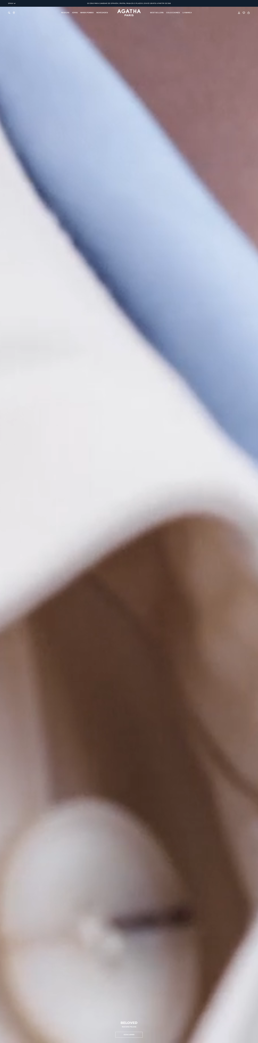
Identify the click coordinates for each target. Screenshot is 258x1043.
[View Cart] (249, 13)
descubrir (129, 1035)
